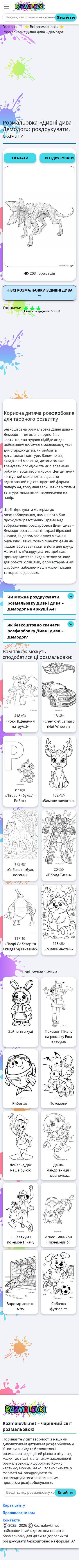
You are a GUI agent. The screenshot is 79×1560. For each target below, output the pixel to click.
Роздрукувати (59, 158)
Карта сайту (14, 1505)
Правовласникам (19, 1512)
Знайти (66, 17)
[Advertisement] (39, 77)
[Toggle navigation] (6, 6)
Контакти (12, 1520)
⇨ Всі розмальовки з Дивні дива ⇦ (39, 293)
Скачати (20, 158)
